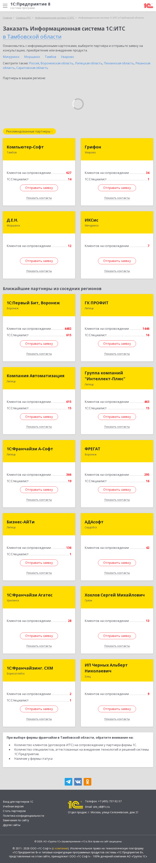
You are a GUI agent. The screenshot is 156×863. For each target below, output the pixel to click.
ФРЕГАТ (92, 448)
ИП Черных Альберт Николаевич (106, 668)
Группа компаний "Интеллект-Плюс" (105, 376)
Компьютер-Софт (25, 147)
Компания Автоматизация (35, 375)
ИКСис (91, 220)
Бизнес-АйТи (21, 522)
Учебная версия (13, 806)
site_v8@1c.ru (101, 807)
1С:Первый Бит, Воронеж (33, 302)
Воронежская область (57, 63)
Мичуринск (11, 57)
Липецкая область (88, 63)
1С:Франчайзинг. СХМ (30, 668)
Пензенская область (119, 63)
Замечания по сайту (16, 820)
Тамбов (50, 57)
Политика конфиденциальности (23, 815)
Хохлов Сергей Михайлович (115, 595)
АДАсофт (94, 522)
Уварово (67, 57)
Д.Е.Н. (12, 220)
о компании (60, 848)
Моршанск (32, 57)
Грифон (93, 147)
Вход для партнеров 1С (18, 801)
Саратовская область (32, 68)
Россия (34, 63)
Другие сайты (11, 825)
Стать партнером (14, 811)
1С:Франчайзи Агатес (30, 595)
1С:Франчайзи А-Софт (30, 448)
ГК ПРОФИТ (96, 302)
